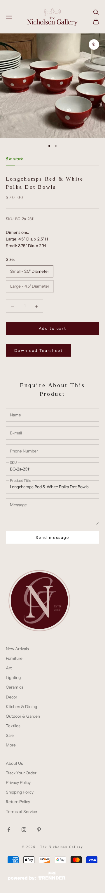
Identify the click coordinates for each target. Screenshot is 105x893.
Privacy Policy (18, 782)
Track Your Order (21, 773)
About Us (14, 763)
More (11, 745)
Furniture (14, 658)
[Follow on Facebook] (9, 830)
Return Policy (18, 801)
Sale (10, 735)
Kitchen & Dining (21, 706)
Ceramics (14, 687)
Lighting (13, 677)
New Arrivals (17, 648)
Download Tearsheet (38, 350)
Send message (52, 537)
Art (9, 668)
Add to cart (52, 328)
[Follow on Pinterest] (39, 830)
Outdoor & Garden (23, 716)
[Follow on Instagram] (24, 830)
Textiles (13, 725)
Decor (11, 697)
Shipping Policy (20, 792)
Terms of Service (21, 811)
